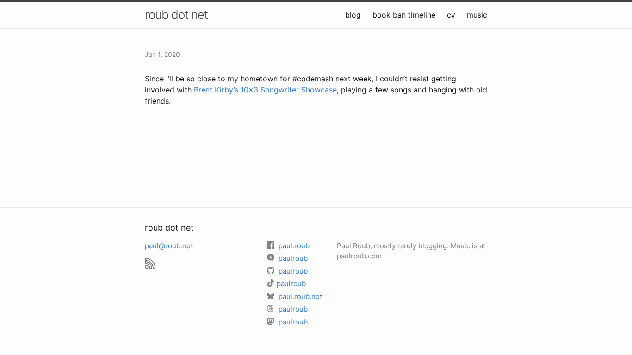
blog (353, 14)
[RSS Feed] (150, 259)
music (477, 14)
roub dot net (176, 14)
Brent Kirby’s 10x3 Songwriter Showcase (265, 89)
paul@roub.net (169, 245)
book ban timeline (403, 14)
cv (451, 14)
